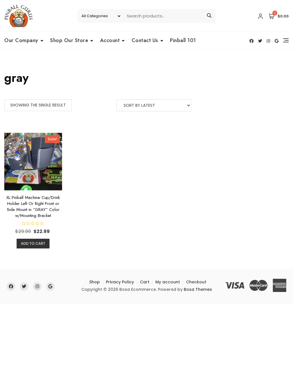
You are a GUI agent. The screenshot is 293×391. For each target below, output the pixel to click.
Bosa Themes (198, 289)
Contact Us (145, 40)
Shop (94, 282)
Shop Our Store (69, 40)
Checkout (196, 282)
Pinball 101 (183, 40)
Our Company (21, 40)
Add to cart (33, 243)
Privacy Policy (120, 282)
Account (110, 40)
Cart (144, 282)
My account (167, 282)
